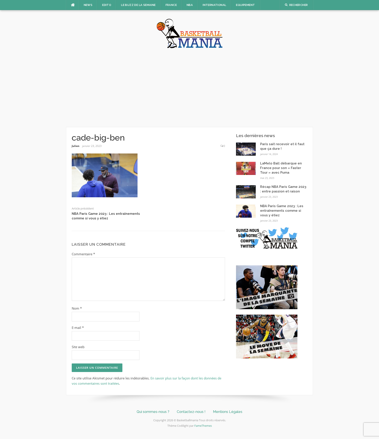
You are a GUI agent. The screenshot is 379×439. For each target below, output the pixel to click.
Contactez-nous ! (191, 412)
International (214, 5)
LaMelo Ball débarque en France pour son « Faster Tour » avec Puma (281, 168)
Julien (75, 146)
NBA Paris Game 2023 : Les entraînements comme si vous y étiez (281, 210)
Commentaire (83, 254)
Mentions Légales (227, 412)
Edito (106, 5)
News (88, 5)
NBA (190, 5)
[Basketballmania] (189, 33)
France (171, 5)
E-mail (78, 327)
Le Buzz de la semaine (138, 5)
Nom (77, 308)
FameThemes (203, 426)
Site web (78, 347)
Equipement (245, 5)
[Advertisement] (189, 87)
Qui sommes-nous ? (153, 412)
